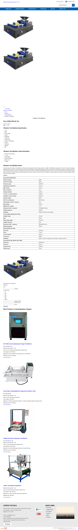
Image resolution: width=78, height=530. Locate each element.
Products (6, 113)
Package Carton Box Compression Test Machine (15, 438)
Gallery (53, 8)
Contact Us (62, 8)
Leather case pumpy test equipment (12, 485)
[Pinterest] (40, 514)
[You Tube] (38, 514)
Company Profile (19, 8)
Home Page (8, 8)
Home (6, 111)
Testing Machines (8, 114)
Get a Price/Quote (7, 123)
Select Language (60, 1)
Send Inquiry (7, 108)
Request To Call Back (7, 110)
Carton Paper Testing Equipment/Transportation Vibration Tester (19, 391)
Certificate (43, 8)
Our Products (32, 8)
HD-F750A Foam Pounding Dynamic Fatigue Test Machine (17, 344)
